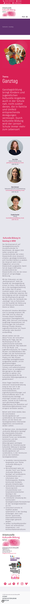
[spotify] (5, 583)
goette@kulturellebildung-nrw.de (15, 163)
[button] (3, 601)
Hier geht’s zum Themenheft (9, 133)
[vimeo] (26, 583)
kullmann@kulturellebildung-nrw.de (15, 190)
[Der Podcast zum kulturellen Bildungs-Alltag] (14, 583)
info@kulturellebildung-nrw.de (9, 553)
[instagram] (22, 583)
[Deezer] (9, 583)
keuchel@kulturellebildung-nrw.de (15, 218)
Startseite (5, 27)
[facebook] (18, 583)
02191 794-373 (15, 220)
